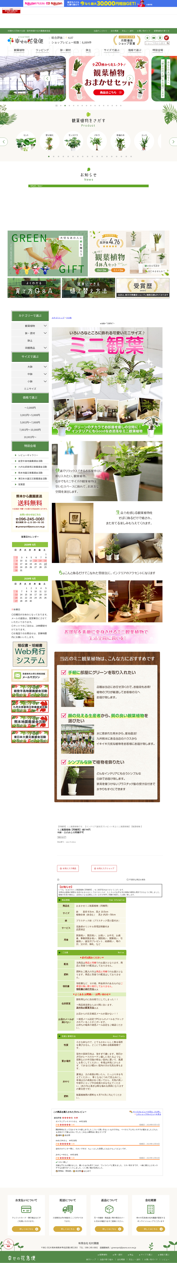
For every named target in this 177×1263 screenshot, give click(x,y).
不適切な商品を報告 (137, 880)
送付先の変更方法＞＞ (87, 1008)
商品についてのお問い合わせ (91, 880)
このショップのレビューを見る (148, 1114)
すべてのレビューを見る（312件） (147, 1112)
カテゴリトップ (58, 318)
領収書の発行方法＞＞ (87, 989)
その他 (68, 318)
